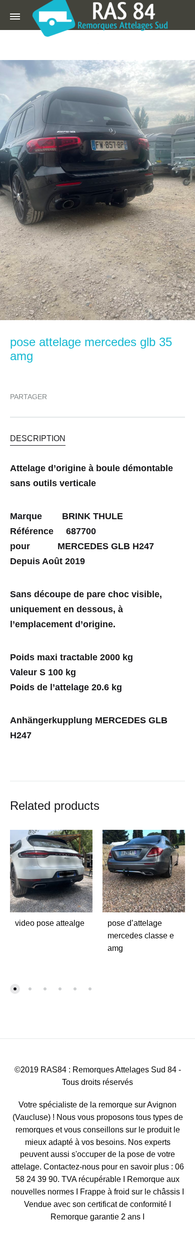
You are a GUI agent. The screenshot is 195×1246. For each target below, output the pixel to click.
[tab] (97, 438)
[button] (15, 989)
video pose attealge (49, 923)
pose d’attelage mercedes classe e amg (141, 935)
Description (38, 438)
